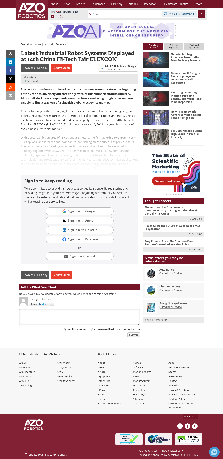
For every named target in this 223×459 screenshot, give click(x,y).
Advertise (173, 385)
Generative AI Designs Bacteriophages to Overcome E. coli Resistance (185, 77)
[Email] (10, 95)
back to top (189, 416)
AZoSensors (63, 362)
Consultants (140, 390)
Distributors (140, 385)
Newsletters (175, 376)
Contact (172, 381)
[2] (155, 79)
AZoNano (24, 367)
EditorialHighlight (173, 46)
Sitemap (138, 399)
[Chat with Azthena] (214, 452)
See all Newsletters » (157, 319)
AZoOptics (25, 376)
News (37, 44)
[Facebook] (10, 70)
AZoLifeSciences (66, 381)
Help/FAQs (139, 394)
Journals (102, 399)
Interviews (104, 381)
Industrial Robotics (55, 44)
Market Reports (142, 372)
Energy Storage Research (174, 303)
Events (137, 376)
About (101, 362)
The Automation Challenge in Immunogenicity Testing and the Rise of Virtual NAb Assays (171, 210)
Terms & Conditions (179, 390)
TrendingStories (153, 46)
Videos (137, 362)
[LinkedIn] (10, 62)
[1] (155, 60)
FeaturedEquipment (194, 46)
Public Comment (77, 329)
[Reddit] (10, 87)
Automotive (166, 269)
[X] (10, 79)
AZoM (22, 362)
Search (172, 372)
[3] (155, 98)
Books (101, 394)
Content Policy (176, 399)
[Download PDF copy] (10, 54)
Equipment (104, 376)
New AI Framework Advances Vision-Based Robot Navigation (186, 115)
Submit (133, 334)
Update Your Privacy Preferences (47, 454)
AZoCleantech (27, 372)
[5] (155, 136)
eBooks (102, 390)
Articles (102, 372)
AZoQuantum (64, 367)
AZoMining (25, 385)
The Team (139, 403)
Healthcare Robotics (109, 403)
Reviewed (32, 81)
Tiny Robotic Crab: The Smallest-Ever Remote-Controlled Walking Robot (169, 242)
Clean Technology (169, 286)
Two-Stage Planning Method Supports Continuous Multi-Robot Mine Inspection (187, 97)
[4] (155, 117)
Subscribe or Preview (171, 273)
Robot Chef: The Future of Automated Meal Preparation (173, 227)
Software (138, 367)
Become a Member (179, 367)
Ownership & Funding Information (181, 405)
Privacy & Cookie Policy (181, 394)
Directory (103, 385)
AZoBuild (24, 381)
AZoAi (60, 372)
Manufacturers (142, 381)
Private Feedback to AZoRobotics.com (117, 329)
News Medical (65, 376)
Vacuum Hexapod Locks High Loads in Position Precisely (186, 134)
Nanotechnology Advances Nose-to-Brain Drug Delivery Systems (186, 57)
